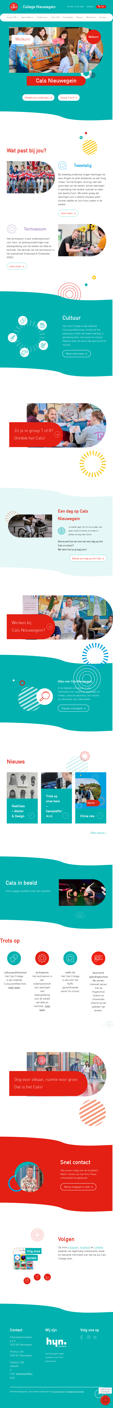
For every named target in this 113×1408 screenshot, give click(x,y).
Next (109, 1024)
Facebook (85, 1247)
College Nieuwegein (39, 6)
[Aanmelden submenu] (33, 17)
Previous (104, 1024)
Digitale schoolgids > (73, 708)
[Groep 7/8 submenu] (17, 17)
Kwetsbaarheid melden (75, 1392)
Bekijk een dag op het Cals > (88, 558)
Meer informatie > (76, 353)
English (90, 7)
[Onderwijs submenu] (47, 17)
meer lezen (14, 987)
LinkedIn (98, 1247)
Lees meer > (68, 213)
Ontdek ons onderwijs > (38, 97)
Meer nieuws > (98, 833)
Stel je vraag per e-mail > (78, 1186)
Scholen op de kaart (75, 7)
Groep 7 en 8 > (68, 97)
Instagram (73, 1247)
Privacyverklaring (58, 1392)
